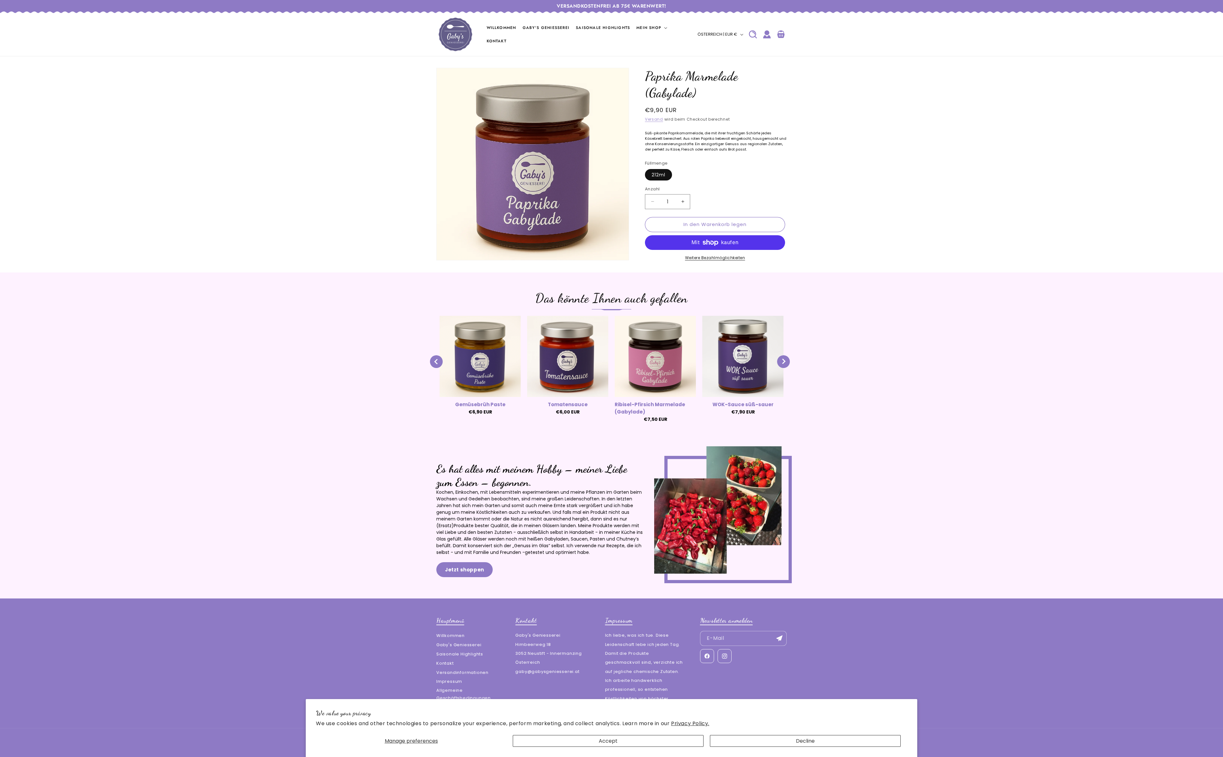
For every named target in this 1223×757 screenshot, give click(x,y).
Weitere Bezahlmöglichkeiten (715, 257)
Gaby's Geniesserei (458, 645)
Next (783, 361)
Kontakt (445, 663)
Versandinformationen (462, 672)
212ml (658, 175)
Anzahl (652, 189)
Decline (805, 741)
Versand (654, 119)
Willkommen (450, 636)
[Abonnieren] (779, 638)
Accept (608, 741)
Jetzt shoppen (464, 569)
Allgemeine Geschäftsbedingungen (463, 694)
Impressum (449, 681)
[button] (651, 27)
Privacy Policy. (690, 723)
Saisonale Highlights (459, 654)
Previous (436, 361)
